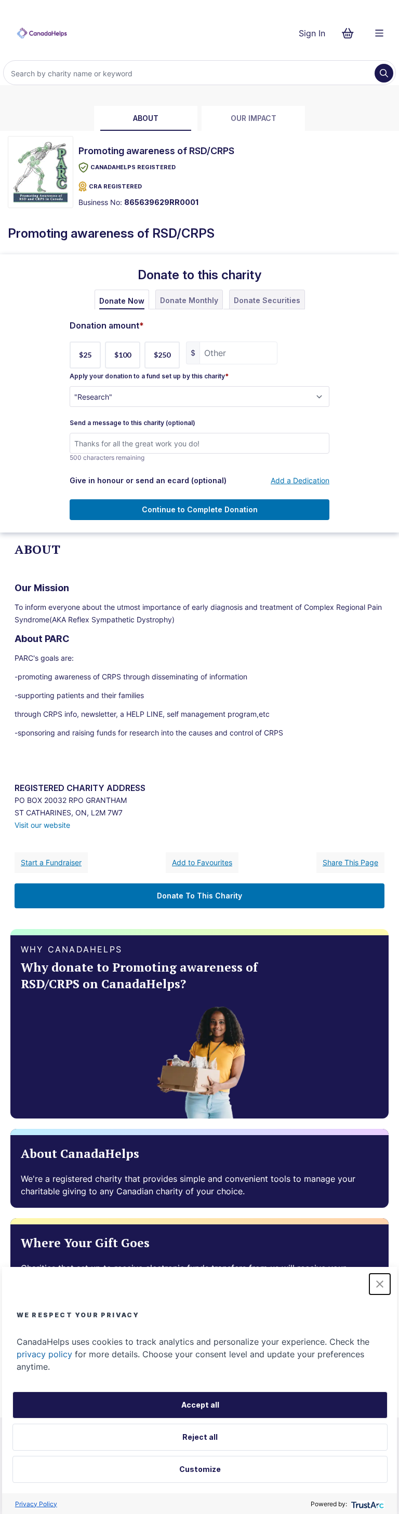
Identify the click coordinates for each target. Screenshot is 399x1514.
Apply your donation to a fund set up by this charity (149, 376)
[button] (379, 1284)
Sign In (312, 33)
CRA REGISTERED (115, 186)
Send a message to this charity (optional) (132, 423)
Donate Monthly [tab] (189, 300)
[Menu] (379, 33)
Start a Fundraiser (51, 862)
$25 (85, 354)
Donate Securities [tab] (267, 300)
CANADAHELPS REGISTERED (133, 167)
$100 (122, 354)
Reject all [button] (200, 1437)
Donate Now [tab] (121, 300)
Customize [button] (200, 1469)
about (145, 118)
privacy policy (44, 1354)
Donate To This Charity (199, 895)
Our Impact (253, 118)
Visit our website (42, 825)
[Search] (384, 73)
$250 (162, 354)
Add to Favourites (202, 862)
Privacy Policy (36, 1504)
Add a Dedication (300, 480)
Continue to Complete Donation (200, 509)
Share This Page (350, 862)
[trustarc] (366, 1503)
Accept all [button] (200, 1404)
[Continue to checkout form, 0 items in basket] (351, 33)
